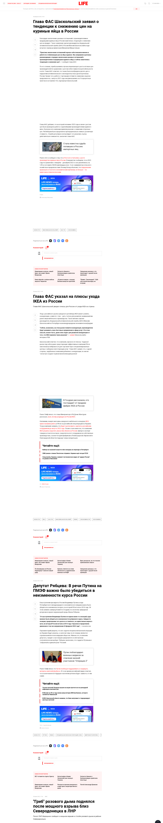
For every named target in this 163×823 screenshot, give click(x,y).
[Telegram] (58, 240)
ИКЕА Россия (45, 484)
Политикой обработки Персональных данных (66, 9)
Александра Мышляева (47, 197)
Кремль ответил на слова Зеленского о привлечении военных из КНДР (66, 570)
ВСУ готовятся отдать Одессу (44, 813)
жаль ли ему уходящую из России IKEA (61, 417)
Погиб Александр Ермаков (88, 821)
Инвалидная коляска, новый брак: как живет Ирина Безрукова (44, 273)
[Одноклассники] (67, 240)
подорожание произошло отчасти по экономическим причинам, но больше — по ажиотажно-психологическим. (65, 169)
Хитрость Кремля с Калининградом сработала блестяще (66, 273)
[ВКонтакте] (62, 240)
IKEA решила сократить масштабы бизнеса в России (58, 431)
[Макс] (54, 240)
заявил (72, 335)
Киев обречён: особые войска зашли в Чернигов (44, 280)
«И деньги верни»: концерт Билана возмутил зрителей (66, 280)
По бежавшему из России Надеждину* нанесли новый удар (44, 570)
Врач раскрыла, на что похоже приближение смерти (90, 561)
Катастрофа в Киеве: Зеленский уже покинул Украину (65, 562)
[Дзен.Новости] (50, 240)
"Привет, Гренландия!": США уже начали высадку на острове (89, 281)
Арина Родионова (45, 486)
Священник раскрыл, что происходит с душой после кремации (88, 273)
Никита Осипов (45, 764)
